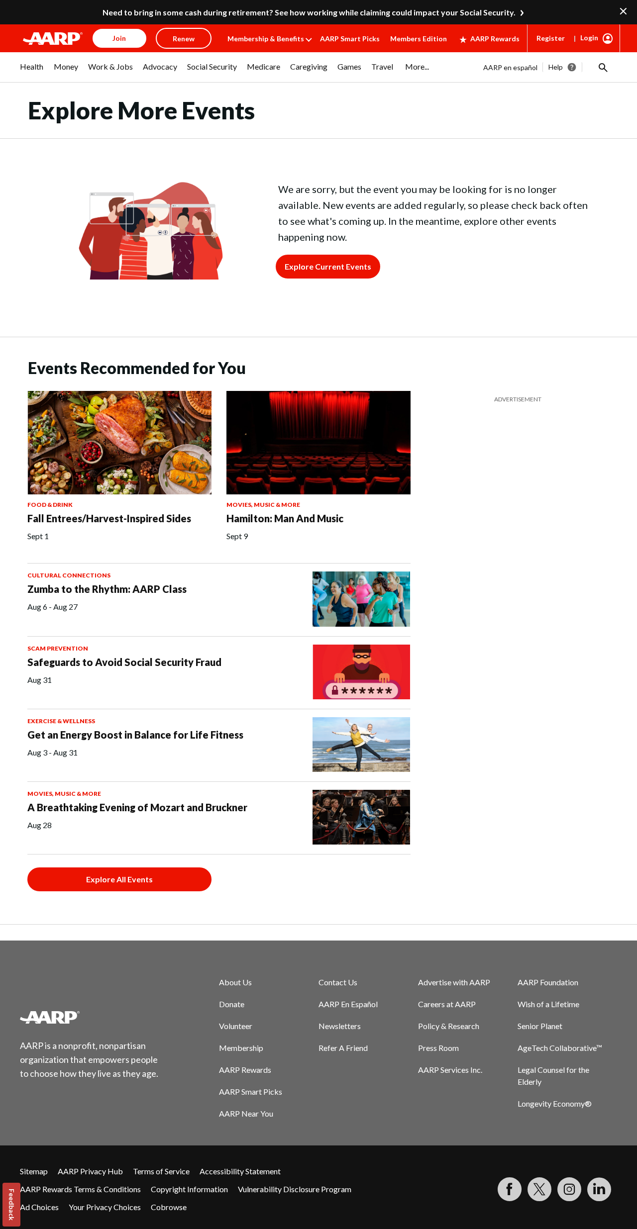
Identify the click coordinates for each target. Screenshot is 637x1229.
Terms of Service (161, 1171)
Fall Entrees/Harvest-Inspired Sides (109, 518)
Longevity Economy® (555, 1103)
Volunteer (235, 1026)
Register (550, 38)
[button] (602, 67)
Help (555, 67)
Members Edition (418, 38)
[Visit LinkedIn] (599, 1189)
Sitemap (34, 1171)
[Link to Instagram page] (569, 1189)
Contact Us (337, 982)
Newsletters (339, 1026)
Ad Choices (39, 1207)
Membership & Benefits (265, 38)
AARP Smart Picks (350, 38)
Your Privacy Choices (105, 1207)
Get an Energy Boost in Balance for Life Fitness (135, 735)
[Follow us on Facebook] (510, 1189)
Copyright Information (189, 1189)
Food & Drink (50, 504)
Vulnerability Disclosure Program (294, 1189)
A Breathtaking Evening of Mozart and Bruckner (137, 807)
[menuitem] (32, 72)
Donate (231, 1004)
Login (589, 37)
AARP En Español (348, 1004)
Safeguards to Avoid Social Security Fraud (124, 662)
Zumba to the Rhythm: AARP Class (107, 589)
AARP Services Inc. (450, 1069)
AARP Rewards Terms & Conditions (80, 1189)
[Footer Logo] (89, 1017)
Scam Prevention (57, 648)
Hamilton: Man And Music (284, 518)
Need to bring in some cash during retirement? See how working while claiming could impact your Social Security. (309, 12)
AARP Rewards (495, 38)
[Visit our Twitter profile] (539, 1189)
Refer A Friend (343, 1047)
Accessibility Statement (240, 1171)
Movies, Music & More (263, 504)
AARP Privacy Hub (90, 1171)
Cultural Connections (68, 575)
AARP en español (510, 67)
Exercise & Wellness (61, 721)
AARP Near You (246, 1113)
